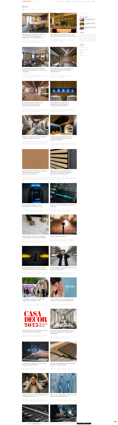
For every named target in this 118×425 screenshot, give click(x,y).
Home (58, 1)
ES (94, 1)
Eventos (48, 9)
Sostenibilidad (68, 1)
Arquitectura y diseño (29, 9)
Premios (62, 9)
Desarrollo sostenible (41, 9)
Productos (75, 1)
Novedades (58, 9)
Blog (85, 1)
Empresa (62, 1)
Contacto (90, 1)
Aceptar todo (87, 423)
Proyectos (80, 1)
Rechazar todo (80, 423)
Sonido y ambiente (68, 9)
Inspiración (53, 9)
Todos (23, 9)
